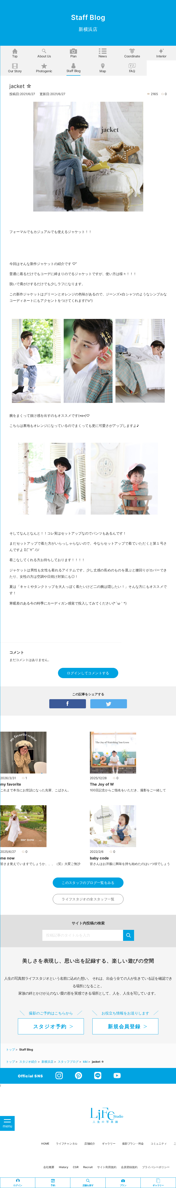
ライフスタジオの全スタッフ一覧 (88, 899)
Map (102, 71)
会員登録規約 (129, 1167)
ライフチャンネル (66, 1143)
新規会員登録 (124, 1026)
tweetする (108, 703)
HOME (45, 1143)
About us (44, 56)
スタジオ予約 (50, 1026)
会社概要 (48, 1167)
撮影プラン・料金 (133, 1143)
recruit (88, 1167)
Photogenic (44, 71)
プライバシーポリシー (156, 1167)
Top (15, 56)
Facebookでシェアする (67, 703)
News (103, 56)
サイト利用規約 (106, 1167)
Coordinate (132, 56)
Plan (73, 56)
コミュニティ (159, 1143)
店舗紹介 (89, 1143)
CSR (76, 1167)
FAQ (132, 71)
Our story (15, 71)
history (63, 1167)
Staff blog (73, 71)
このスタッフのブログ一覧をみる (88, 882)
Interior (161, 56)
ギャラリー (109, 1143)
